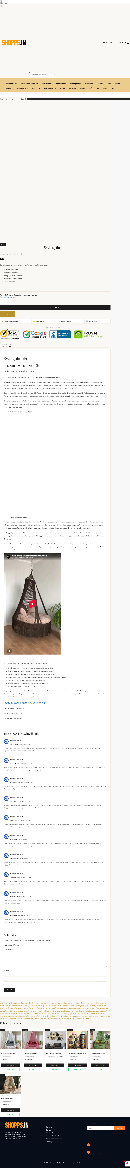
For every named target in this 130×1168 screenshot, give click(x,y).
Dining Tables (61, 84)
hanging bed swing (57, 1008)
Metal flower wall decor (53, 1053)
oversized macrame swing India (24, 1016)
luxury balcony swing (97, 1010)
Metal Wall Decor (22, 88)
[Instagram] (96, 1138)
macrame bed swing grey (98, 1011)
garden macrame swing (48, 1007)
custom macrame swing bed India (10, 1005)
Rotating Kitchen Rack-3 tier (77, 1053)
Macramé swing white (8, 1053)
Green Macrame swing (98, 1053)
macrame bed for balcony (70, 1011)
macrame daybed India (47, 1013)
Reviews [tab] (6, 346)
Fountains (36, 88)
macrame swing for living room (47, 1015)
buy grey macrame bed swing (29, 1003)
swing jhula (79, 1018)
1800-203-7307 (96, 1146)
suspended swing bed (50, 1018)
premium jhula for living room (53, 1016)
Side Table (89, 84)
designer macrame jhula (99, 1005)
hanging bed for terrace (44, 1008)
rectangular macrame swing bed (19, 1018)
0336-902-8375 (96, 1154)
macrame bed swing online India (9, 1013)
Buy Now (7, 314)
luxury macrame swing (56, 1011)
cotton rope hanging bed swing (84, 1003)
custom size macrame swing (28, 1005)
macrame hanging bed (90, 1013)
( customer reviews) (8, 297)
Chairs (117, 84)
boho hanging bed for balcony (97, 1002)
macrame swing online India (65, 1015)
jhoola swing (50, 1010)
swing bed (60, 1018)
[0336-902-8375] (88, 1152)
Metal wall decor (53, 1051)
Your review (8, 949)
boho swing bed (15, 1003)
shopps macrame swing (36, 1018)
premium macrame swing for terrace (73, 1016)
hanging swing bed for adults (11, 1010)
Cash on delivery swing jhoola (63, 1003)
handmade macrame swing (18, 1008)
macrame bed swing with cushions (29, 1013)
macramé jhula (101, 1013)
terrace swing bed (88, 1018)
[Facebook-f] (89, 1138)
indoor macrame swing (39, 1010)
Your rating (9, 945)
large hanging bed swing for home (67, 1010)
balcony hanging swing (31, 1002)
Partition (72, 88)
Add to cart (55, 307)
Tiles (112, 88)
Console (100, 84)
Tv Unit (8, 88)
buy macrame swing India (46, 1003)
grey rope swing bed (74, 1007)
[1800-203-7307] (88, 1144)
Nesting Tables (75, 84)
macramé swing (33, 1015)
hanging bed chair (32, 1008)
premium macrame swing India (94, 1016)
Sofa (91, 88)
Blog (105, 88)
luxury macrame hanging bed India (39, 1011)
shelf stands (73, 1051)
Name (6, 971)
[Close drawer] (1, 6)
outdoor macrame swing (7, 1016)
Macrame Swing (50, 88)
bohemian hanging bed (60, 1002)
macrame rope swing (22, 1015)
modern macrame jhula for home (99, 1015)
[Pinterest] (109, 1138)
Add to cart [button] (10, 1065)
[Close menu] (1, 1)
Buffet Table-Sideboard (29, 84)
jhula (55, 1010)
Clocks (109, 84)
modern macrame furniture (82, 1015)
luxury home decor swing (21, 1011)
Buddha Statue (11, 84)
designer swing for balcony (8, 1007)
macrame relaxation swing (7, 1015)
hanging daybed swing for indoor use (88, 1008)
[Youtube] (102, 1138)
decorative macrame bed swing (61, 1005)
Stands (82, 88)
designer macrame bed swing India (81, 1005)
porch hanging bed (39, 1016)
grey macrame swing (61, 1007)
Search (23, 99)
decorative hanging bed (44, 1005)
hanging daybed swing (69, 1008)
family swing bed (35, 1007)
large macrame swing (84, 1010)
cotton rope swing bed (100, 1003)
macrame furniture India (61, 1013)
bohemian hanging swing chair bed (78, 1002)
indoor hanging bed (26, 1010)
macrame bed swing (85, 1011)
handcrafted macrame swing (88, 1007)
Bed (98, 88)
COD (73, 1003)
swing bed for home (69, 1018)
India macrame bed (7, 1098)
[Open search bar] (29, 72)
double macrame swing (23, 1007)
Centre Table (46, 84)
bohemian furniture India (46, 1002)
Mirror (62, 88)
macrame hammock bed (76, 1013)
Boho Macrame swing (30, 1053)
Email (6, 980)
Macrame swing (17, 1002)
